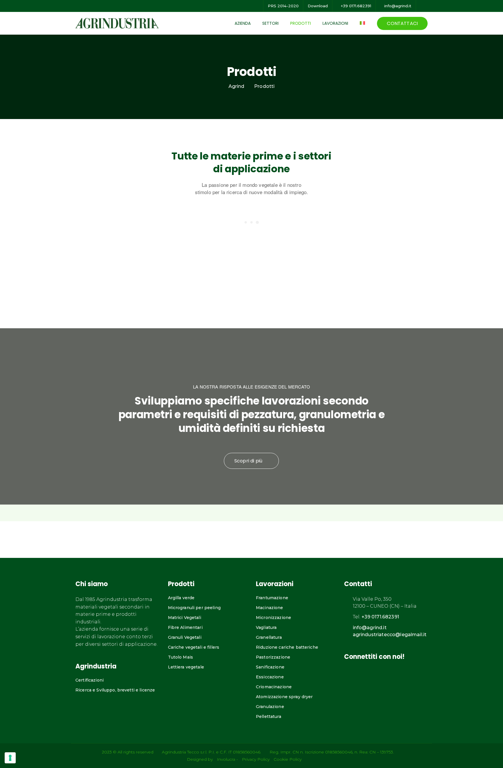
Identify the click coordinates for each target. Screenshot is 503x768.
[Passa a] (364, 23)
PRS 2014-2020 (283, 5)
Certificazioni (89, 680)
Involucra (226, 759)
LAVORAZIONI (335, 23)
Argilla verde (181, 597)
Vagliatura (266, 627)
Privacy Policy (256, 759)
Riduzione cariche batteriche (287, 647)
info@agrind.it (397, 5)
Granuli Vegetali (184, 637)
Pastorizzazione (273, 657)
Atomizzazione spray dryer (284, 696)
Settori (270, 23)
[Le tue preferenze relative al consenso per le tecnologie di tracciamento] (10, 757)
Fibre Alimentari (185, 627)
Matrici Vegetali (184, 617)
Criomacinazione (274, 686)
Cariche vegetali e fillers (193, 647)
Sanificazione (270, 667)
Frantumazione (272, 597)
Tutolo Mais (180, 657)
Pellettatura (268, 716)
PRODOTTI (300, 23)
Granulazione (270, 706)
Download (318, 5)
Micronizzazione (273, 617)
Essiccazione (270, 677)
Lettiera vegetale (186, 667)
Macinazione (269, 607)
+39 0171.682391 (355, 5)
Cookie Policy (288, 759)
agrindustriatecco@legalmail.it (390, 634)
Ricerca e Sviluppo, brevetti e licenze (115, 690)
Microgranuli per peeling (194, 607)
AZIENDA (243, 23)
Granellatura (269, 637)
